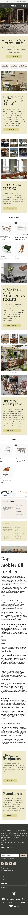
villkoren (12, 858)
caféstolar (3, 639)
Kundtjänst (10, 815)
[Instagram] (6, 863)
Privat (3, 1)
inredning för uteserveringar (17, 686)
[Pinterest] (10, 863)
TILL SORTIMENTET (11, 325)
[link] (14, 493)
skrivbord (3, 607)
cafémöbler (16, 689)
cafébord (3, 640)
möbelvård (12, 717)
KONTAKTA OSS (14, 56)
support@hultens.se (8, 870)
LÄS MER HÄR (10, 208)
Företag (9, 1)
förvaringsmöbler (15, 607)
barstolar (3, 643)
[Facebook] (2, 863)
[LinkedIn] (14, 863)
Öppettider (10, 780)
